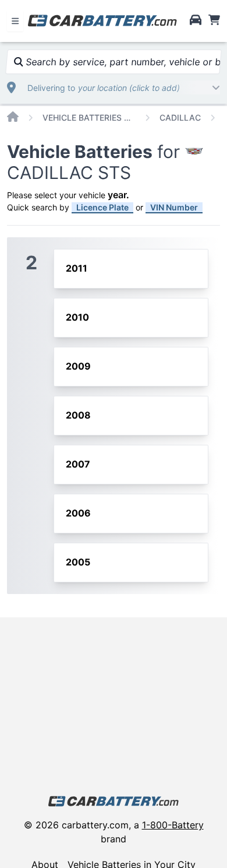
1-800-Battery (173, 825)
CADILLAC (180, 117)
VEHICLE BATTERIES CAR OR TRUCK (89, 117)
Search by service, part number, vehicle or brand (122, 62)
